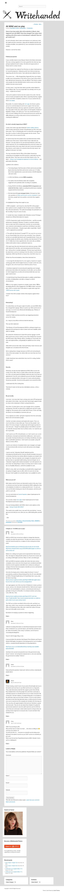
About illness (19, 520)
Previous (35, 24)
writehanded (22, 28)
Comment (8, 755)
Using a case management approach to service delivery (24, 159)
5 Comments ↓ (30, 28)
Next (40, 24)
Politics (32, 520)
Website (8, 790)
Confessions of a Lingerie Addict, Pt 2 (13, 868)
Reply (7, 616)
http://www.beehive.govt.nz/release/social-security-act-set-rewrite (22, 546)
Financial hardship (27, 520)
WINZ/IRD (37, 520)
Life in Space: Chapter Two (11, 862)
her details (12, 100)
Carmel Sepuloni (22, 494)
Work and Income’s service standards (27, 195)
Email (8, 782)
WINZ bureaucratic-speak (12, 290)
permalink (20, 522)
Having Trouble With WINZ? (17, 507)
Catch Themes (57, 890)
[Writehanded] (32, 15)
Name (8, 775)
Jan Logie (27, 104)
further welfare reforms (32, 127)
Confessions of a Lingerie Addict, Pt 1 (13, 871)
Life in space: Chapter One (11, 865)
